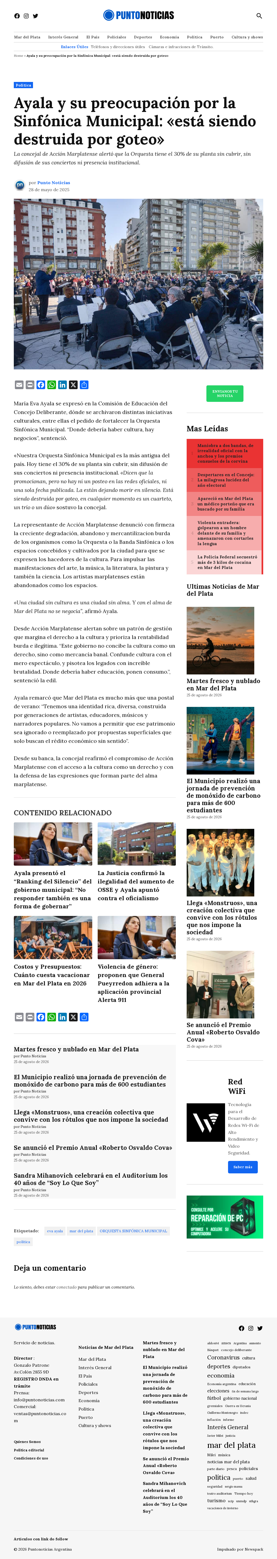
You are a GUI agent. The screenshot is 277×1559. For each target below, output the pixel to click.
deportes (218, 1366)
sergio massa (233, 1486)
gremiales (215, 1406)
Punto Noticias (53, 182)
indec (244, 1413)
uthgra (253, 1501)
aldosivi (213, 1343)
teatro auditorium (219, 1493)
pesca (232, 1469)
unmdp (241, 1501)
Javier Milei (215, 1436)
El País (92, 37)
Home (18, 56)
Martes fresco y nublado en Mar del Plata (76, 1049)
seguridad (214, 1486)
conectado (67, 1287)
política (23, 1241)
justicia (230, 1436)
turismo (216, 1500)
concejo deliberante (236, 1350)
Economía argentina (221, 1384)
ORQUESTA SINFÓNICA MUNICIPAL (133, 1231)
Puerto (217, 37)
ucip (231, 1501)
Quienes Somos (27, 1441)
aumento (255, 1343)
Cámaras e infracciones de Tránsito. (181, 46)
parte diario (216, 1469)
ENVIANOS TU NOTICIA (225, 393)
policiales (248, 1468)
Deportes (143, 37)
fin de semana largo (245, 1391)
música (224, 1454)
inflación (214, 1420)
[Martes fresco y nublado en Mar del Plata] (220, 641)
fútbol (214, 1398)
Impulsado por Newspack (240, 1549)
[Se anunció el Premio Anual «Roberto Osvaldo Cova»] (220, 985)
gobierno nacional (240, 1398)
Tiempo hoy (243, 1493)
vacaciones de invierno (222, 1508)
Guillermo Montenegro (222, 1413)
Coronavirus (223, 1357)
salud (251, 1478)
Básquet (213, 1350)
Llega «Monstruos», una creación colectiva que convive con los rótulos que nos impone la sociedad (91, 1115)
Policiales (116, 37)
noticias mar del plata (228, 1461)
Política (194, 37)
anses (226, 1343)
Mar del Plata (27, 37)
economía (221, 1375)
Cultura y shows (247, 37)
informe (228, 1420)
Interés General (63, 37)
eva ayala (55, 1231)
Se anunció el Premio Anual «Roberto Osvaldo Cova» (93, 1147)
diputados (241, 1367)
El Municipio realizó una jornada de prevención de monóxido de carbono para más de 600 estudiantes (90, 1080)
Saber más (242, 1167)
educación (247, 1384)
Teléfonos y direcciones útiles (118, 46)
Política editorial (29, 1450)
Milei (211, 1455)
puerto (238, 1479)
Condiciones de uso (31, 1458)
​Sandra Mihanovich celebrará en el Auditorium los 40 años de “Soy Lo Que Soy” (91, 1179)
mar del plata (81, 1231)
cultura (248, 1358)
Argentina (240, 1343)
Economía (169, 37)
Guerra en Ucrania (238, 1406)
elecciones (218, 1390)
